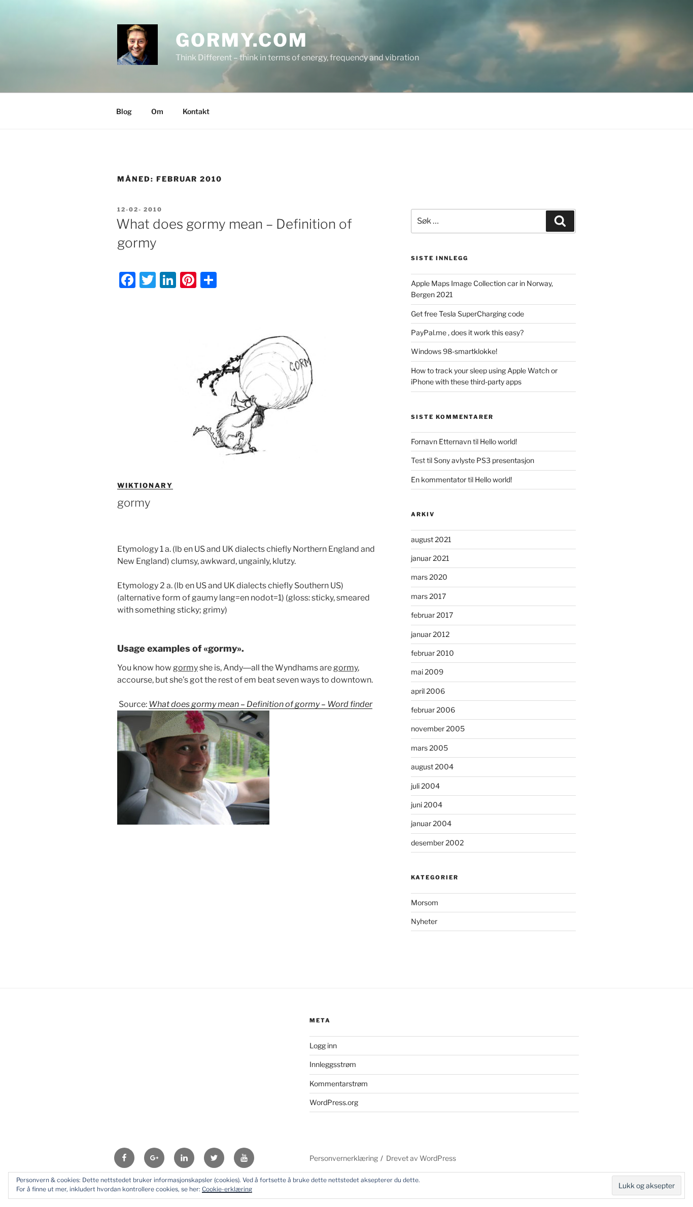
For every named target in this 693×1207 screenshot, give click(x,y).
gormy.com (242, 40)
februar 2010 (432, 653)
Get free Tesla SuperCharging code (467, 313)
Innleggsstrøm (332, 1064)
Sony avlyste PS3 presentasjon (484, 460)
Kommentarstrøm (338, 1083)
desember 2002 (437, 842)
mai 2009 (427, 671)
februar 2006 (433, 709)
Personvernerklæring (343, 1158)
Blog (124, 111)
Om (157, 111)
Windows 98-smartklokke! (454, 351)
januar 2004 (431, 823)
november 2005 (438, 728)
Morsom (424, 902)
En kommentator (438, 479)
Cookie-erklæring (227, 1189)
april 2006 (428, 691)
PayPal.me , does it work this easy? (467, 332)
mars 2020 (429, 577)
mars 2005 (429, 747)
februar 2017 (432, 615)
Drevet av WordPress (421, 1158)
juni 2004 (426, 804)
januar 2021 (430, 558)
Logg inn (323, 1045)
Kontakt (196, 111)
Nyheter (424, 921)
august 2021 (431, 539)
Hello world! (498, 441)
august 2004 (432, 766)
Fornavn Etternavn (441, 441)
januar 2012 (430, 634)
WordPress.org (333, 1102)
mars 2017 (428, 596)
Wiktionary (145, 485)
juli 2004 (425, 786)
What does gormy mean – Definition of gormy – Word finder (260, 704)
